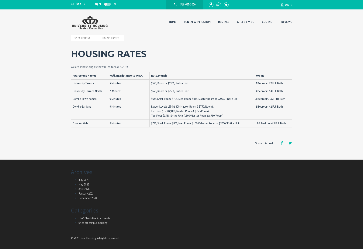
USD (79, 4)
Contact (268, 22)
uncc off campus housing (93, 223)
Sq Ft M (106, 4)
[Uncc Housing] (90, 22)
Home (172, 22)
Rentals (223, 22)
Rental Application (197, 22)
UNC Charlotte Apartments (94, 218)
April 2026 (83, 189)
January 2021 (86, 193)
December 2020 (87, 198)
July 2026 (83, 180)
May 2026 (83, 184)
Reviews (286, 22)
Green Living (245, 22)
